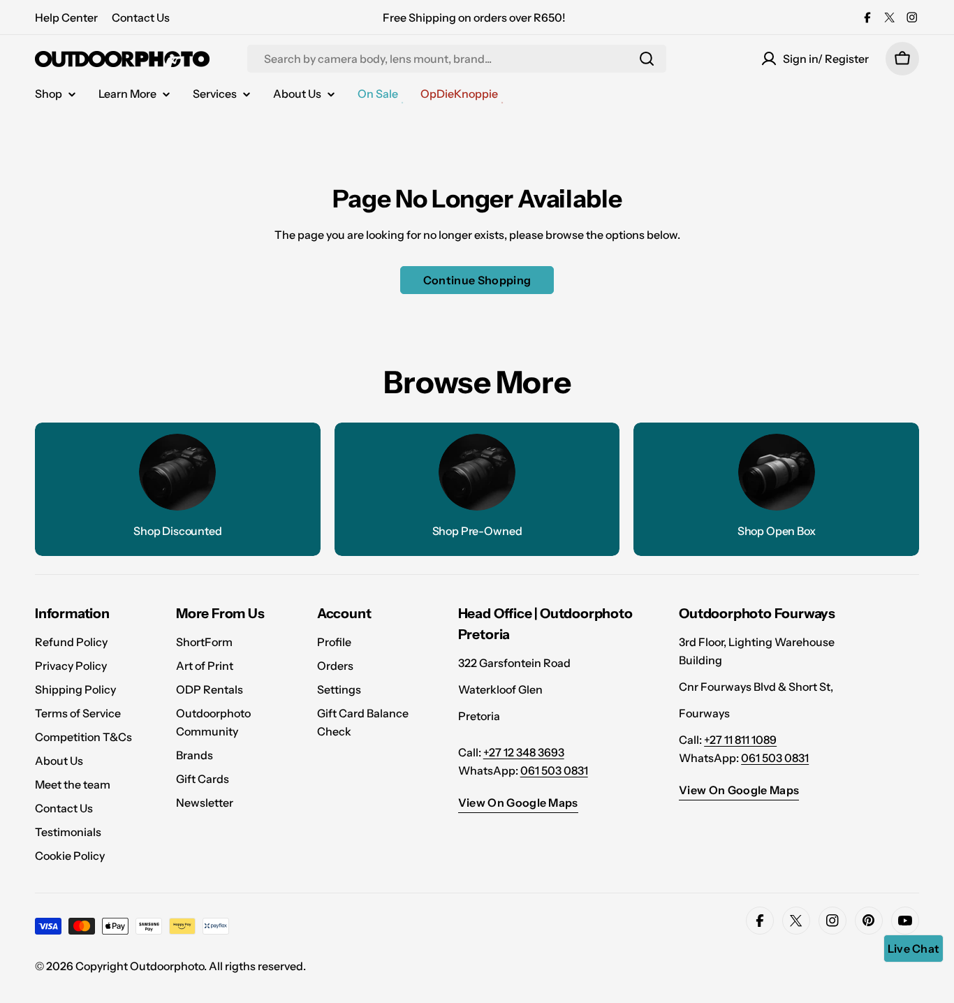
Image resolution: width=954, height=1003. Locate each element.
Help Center (66, 17)
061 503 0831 (554, 770)
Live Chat (914, 949)
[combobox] (456, 59)
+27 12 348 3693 (523, 752)
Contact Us (141, 17)
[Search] (646, 58)
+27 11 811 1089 (740, 740)
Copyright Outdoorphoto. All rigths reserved (189, 966)
